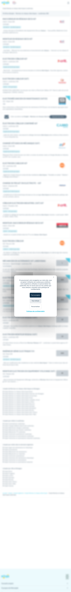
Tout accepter (35, 295)
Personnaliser (35, 306)
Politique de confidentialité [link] (35, 311)
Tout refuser (35, 301)
